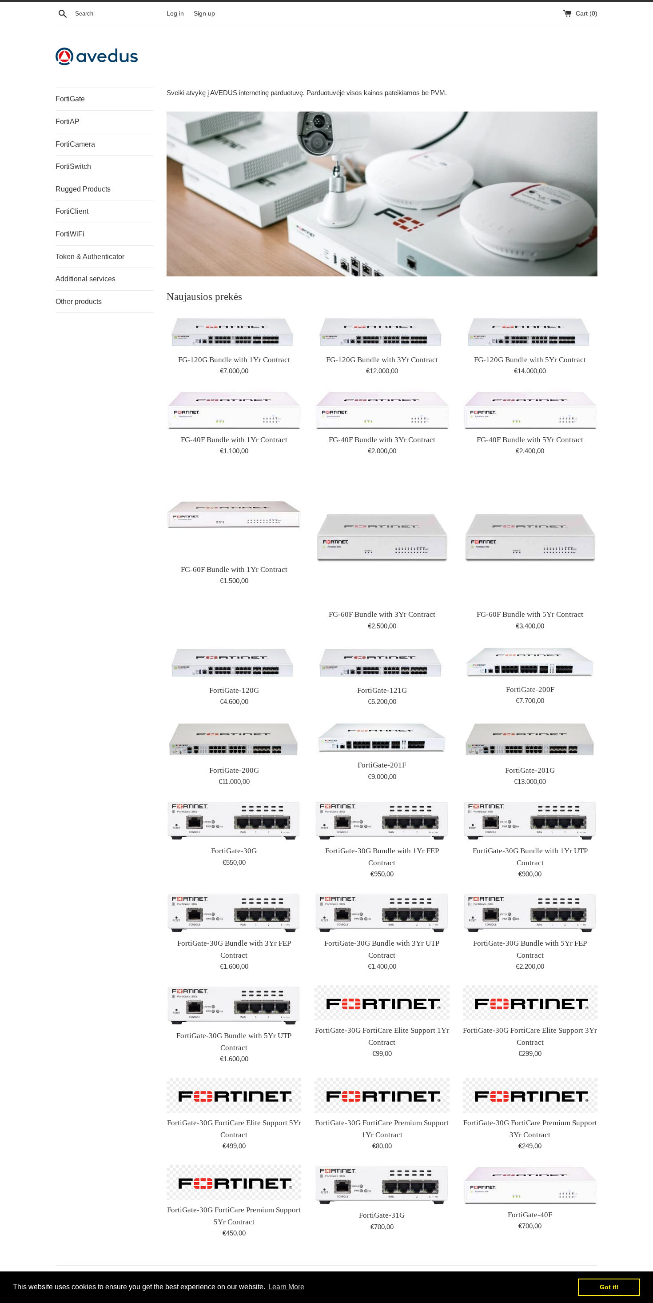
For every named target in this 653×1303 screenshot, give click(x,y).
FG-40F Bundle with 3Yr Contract (382, 440)
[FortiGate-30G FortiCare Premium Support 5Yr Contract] (234, 1182)
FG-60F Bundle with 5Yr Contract (530, 614)
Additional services (85, 279)
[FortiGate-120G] (234, 662)
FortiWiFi (70, 234)
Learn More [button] (286, 1287)
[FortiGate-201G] (530, 740)
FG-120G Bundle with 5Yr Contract (530, 360)
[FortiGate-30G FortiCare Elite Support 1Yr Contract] (382, 1002)
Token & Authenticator (90, 256)
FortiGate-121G (382, 690)
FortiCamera (75, 144)
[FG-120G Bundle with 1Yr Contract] (234, 332)
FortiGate (70, 99)
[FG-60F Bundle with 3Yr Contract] (382, 537)
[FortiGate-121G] (382, 662)
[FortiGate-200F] (530, 662)
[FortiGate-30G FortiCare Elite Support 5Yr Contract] (234, 1095)
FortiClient (72, 211)
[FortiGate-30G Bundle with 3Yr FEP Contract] (234, 913)
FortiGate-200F (530, 689)
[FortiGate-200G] (234, 740)
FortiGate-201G (530, 770)
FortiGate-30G (234, 851)
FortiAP (68, 121)
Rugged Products (83, 189)
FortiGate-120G (234, 690)
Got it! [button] (609, 1287)
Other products (79, 301)
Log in (175, 13)
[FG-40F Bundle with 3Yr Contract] (382, 410)
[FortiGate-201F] (382, 737)
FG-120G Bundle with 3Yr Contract (382, 360)
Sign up (204, 13)
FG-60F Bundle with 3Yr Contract (382, 614)
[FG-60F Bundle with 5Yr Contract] (530, 537)
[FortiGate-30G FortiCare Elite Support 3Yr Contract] (530, 1002)
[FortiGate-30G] (234, 820)
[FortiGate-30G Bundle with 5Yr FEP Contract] (530, 913)
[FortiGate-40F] (530, 1185)
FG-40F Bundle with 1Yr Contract (234, 440)
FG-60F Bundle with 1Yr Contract (234, 569)
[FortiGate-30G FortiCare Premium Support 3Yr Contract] (530, 1095)
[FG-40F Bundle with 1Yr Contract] (234, 410)
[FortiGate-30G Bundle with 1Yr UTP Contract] (530, 820)
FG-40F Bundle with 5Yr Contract (530, 440)
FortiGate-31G (382, 1215)
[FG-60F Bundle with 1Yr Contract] (234, 515)
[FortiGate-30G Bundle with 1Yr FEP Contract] (382, 820)
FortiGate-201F (382, 765)
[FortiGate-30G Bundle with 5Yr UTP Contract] (234, 1005)
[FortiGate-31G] (382, 1185)
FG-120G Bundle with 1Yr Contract (234, 360)
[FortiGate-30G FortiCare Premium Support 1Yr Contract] (382, 1095)
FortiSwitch (73, 166)
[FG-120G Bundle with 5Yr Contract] (530, 332)
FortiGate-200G (234, 770)
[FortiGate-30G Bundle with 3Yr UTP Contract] (382, 913)
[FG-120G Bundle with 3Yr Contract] (382, 332)
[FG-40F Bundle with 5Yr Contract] (530, 410)
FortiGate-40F (530, 1215)
